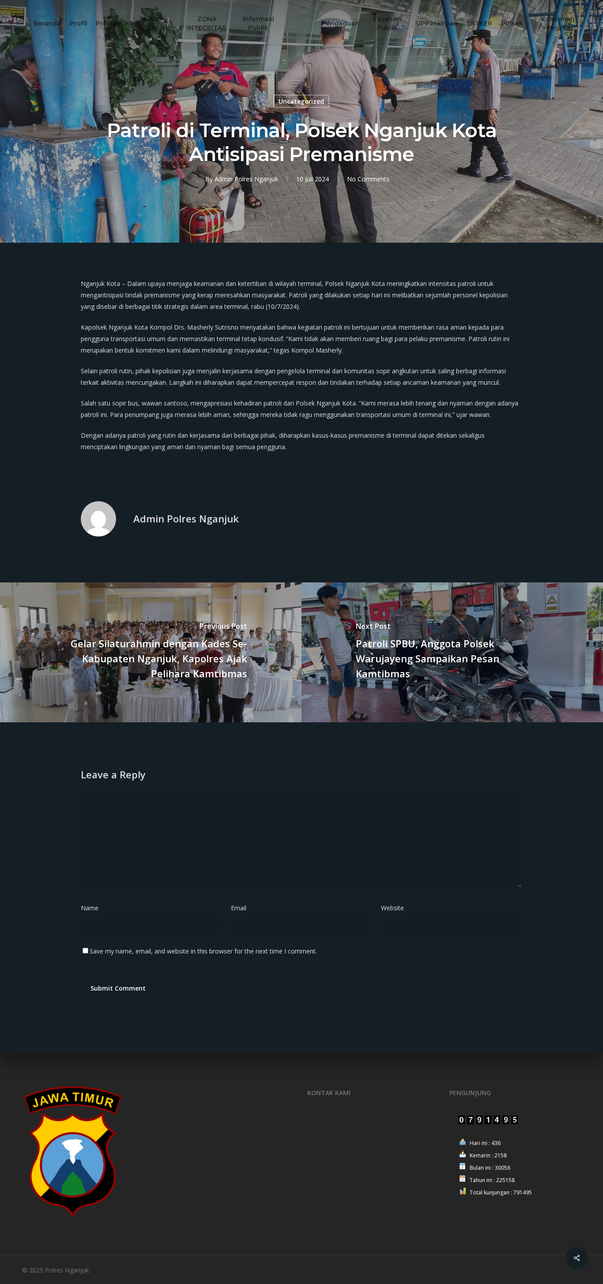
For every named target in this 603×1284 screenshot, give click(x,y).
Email (241, 908)
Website (392, 908)
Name (92, 908)
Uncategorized (301, 101)
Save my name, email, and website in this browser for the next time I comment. (203, 951)
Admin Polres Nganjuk (246, 179)
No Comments (368, 179)
